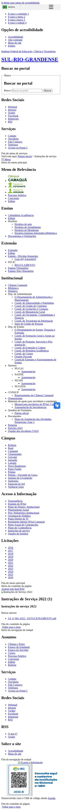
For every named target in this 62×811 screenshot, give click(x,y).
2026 (10, 577)
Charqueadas (14, 454)
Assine (11, 736)
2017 (10, 550)
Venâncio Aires (16, 486)
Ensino (11, 45)
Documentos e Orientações (22, 236)
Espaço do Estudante (19, 647)
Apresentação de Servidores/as (30, 407)
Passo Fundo (14, 469)
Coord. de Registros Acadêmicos (32, 350)
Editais (11, 201)
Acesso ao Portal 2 (17, 147)
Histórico (13, 291)
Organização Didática (19, 515)
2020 (10, 559)
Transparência (15, 501)
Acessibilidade (15, 36)
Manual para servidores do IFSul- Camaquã (37, 404)
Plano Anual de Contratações (23, 524)
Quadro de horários (18, 533)
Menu (7, 159)
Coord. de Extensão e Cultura (30, 347)
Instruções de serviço (19, 530)
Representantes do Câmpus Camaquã (34, 395)
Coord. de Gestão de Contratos (31, 306)
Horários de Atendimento (28, 227)
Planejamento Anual (18, 509)
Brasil (11, 7)
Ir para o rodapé (17, 22)
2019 (10, 556)
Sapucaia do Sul (16, 483)
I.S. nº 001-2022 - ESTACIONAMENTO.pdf (32, 618)
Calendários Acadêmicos (21, 215)
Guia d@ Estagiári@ (25, 259)
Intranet (12, 707)
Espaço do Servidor (18, 650)
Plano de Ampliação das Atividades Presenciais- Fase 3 (33, 421)
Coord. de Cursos (24, 353)
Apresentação (28, 371)
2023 (10, 568)
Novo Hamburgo (17, 466)
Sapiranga (13, 480)
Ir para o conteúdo (18, 13)
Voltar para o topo (11, 627)
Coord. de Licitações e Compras (31, 309)
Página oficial (22, 413)
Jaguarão (12, 460)
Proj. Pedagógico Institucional (23, 512)
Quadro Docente (23, 356)
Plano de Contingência (20, 527)
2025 (10, 574)
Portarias (12, 425)
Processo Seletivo (17, 195)
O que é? (12, 733)
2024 (10, 571)
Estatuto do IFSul (17, 503)
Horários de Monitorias (27, 230)
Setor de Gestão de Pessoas (29, 323)
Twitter (11, 710)
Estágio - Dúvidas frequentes (23, 256)
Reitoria (12, 445)
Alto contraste (15, 39)
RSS (10, 719)
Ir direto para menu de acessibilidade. (20, 2)
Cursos (11, 653)
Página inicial (25, 156)
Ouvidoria (13, 138)
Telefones (13, 144)
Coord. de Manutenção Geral (30, 311)
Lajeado (12, 463)
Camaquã (13, 451)
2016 (10, 547)
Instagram (13, 716)
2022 (10, 565)
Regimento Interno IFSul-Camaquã (26, 521)
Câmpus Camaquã (17, 285)
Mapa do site (14, 42)
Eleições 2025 (15, 428)
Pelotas (11, 472)
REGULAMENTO (25, 265)
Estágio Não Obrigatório (21, 271)
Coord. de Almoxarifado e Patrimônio (34, 303)
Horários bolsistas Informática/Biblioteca (36, 233)
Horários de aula (23, 224)
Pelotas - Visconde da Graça (22, 475)
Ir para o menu (16, 16)
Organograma (15, 398)
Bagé (10, 448)
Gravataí (12, 457)
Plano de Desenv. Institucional (24, 506)
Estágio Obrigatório (18, 268)
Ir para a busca (16, 19)
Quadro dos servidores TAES (23, 431)
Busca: (8, 90)
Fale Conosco (15, 141)
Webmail (12, 704)
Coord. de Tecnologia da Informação (34, 320)
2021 (10, 562)
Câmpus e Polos (16, 644)
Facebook (13, 713)
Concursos (13, 198)
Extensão (13, 250)
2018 (10, 553)
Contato (12, 135)
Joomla (51, 798)
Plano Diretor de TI (18, 518)
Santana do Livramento (20, 478)
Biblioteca (13, 288)
